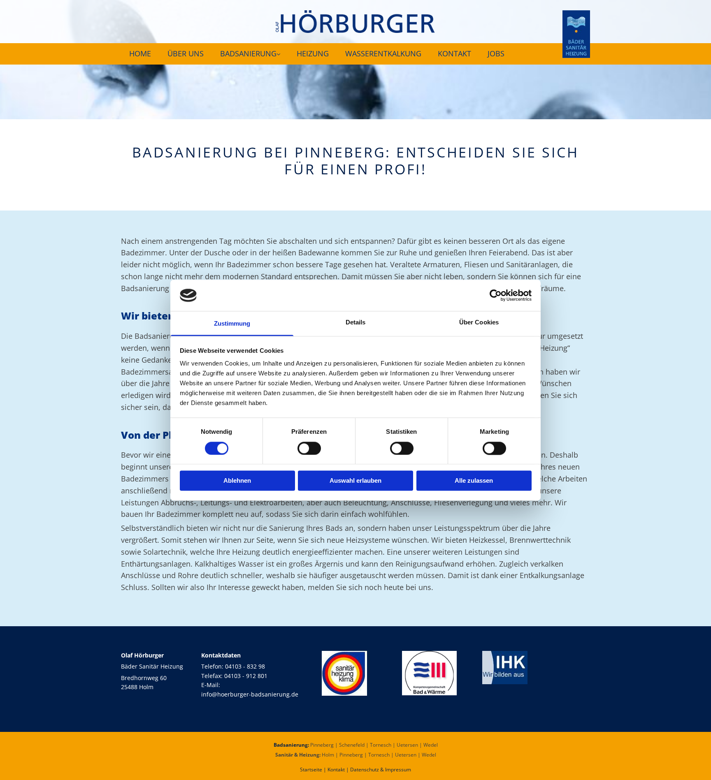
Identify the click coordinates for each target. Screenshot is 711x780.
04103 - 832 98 (245, 666)
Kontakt (454, 53)
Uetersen (407, 744)
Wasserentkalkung (383, 53)
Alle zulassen (474, 480)
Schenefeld (352, 744)
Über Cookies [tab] (479, 322)
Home (140, 53)
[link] (250, 54)
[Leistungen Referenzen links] (278, 54)
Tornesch (380, 744)
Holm (328, 754)
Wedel (430, 744)
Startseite (311, 769)
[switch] (309, 448)
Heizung (313, 53)
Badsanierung (248, 53)
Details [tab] (356, 322)
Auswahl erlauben (355, 480)
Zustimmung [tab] (232, 323)
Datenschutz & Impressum (380, 769)
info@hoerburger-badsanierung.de (249, 694)
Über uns (185, 53)
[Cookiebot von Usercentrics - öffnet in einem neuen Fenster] (496, 295)
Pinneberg (322, 744)
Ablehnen (237, 480)
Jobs (496, 53)
